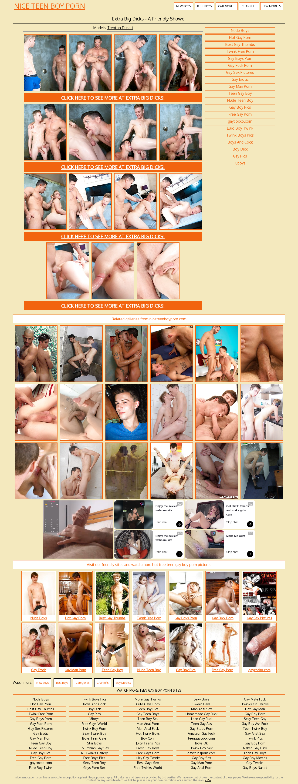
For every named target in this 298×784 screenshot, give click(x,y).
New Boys (183, 6)
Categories (226, 6)
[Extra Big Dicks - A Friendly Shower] (45, 90)
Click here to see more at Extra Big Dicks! (113, 98)
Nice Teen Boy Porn (49, 5)
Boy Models (272, 6)
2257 (208, 780)
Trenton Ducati (120, 27)
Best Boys (204, 6)
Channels (249, 6)
